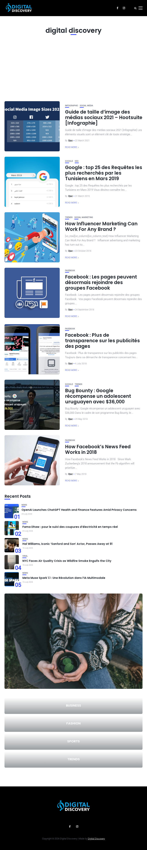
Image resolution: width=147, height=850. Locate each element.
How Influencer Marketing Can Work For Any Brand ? (101, 226)
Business (73, 705)
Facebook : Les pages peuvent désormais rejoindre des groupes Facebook (101, 282)
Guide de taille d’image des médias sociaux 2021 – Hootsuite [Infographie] (103, 117)
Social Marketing (83, 217)
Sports (73, 741)
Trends (69, 217)
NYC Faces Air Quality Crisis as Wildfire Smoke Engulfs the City (66, 561)
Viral (25, 556)
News (24, 505)
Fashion (73, 723)
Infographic (71, 106)
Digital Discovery (96, 838)
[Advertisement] (73, 67)
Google (69, 161)
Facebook (70, 271)
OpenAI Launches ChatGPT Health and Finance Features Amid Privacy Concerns (79, 510)
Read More (71, 147)
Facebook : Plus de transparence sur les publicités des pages (102, 340)
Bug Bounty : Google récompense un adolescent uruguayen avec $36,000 (98, 396)
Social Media (86, 106)
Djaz (70, 140)
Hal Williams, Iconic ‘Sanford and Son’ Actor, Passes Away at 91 (67, 544)
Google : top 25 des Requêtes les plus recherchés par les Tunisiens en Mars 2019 (103, 173)
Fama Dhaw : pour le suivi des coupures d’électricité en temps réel (70, 527)
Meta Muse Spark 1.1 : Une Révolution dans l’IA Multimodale (63, 578)
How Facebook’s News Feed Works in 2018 (98, 449)
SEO (77, 161)
